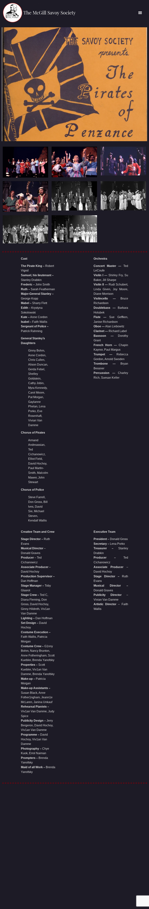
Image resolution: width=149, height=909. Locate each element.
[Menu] (140, 12)
